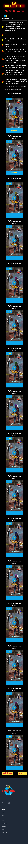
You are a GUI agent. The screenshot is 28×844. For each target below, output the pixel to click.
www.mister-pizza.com (16, 89)
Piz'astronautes (5, 823)
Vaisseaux (4, 826)
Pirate (3, 829)
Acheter (14, 130)
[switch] (5, 16)
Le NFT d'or (4, 832)
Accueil (3, 812)
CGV (3, 815)
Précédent (7, 773)
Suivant (22, 773)
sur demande (20, 67)
